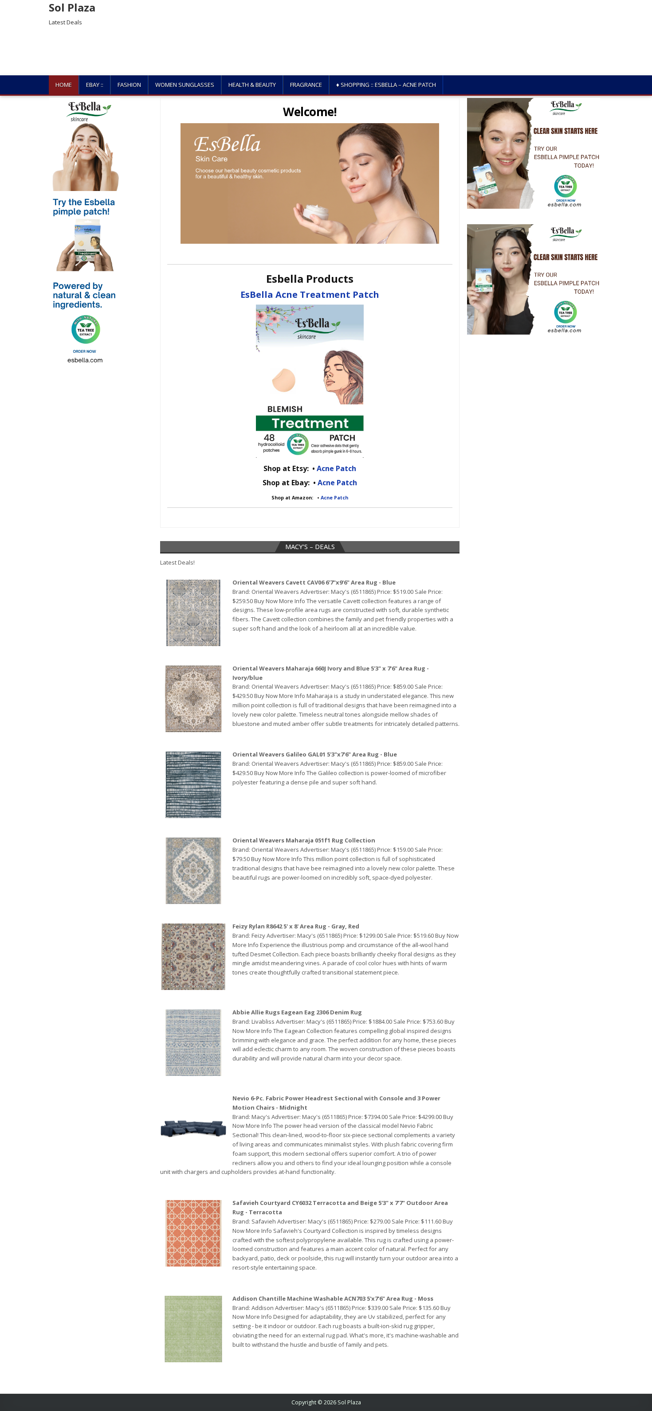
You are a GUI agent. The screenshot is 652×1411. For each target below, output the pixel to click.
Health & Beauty (252, 85)
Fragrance (306, 85)
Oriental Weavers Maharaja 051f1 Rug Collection (303, 840)
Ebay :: (94, 85)
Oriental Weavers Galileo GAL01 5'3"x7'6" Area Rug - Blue (314, 754)
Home (63, 85)
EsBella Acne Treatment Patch (309, 294)
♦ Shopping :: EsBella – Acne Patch (386, 85)
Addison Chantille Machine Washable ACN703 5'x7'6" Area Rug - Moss (332, 1298)
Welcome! (310, 112)
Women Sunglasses (184, 85)
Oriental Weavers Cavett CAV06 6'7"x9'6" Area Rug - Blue (314, 582)
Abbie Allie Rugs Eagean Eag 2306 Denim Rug (297, 1012)
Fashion (129, 85)
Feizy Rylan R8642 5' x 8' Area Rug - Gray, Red (295, 926)
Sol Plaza (72, 7)
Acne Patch (336, 468)
